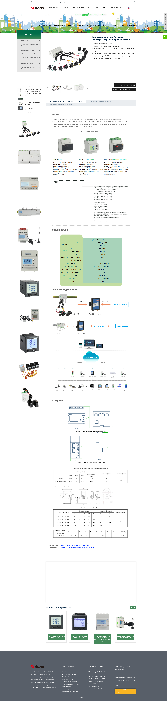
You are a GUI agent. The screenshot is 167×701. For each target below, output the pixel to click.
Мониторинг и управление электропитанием (30, 45)
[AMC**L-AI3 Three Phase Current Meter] (56, 621)
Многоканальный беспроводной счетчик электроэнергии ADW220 (76, 547)
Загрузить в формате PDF (125, 89)
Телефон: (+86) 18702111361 (95, 681)
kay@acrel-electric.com (67, 2)
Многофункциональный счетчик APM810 (79, 637)
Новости (106, 8)
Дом (50, 8)
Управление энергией (62, 25)
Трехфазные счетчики (128, 25)
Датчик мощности (27, 63)
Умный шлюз (26, 40)
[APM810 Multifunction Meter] (79, 621)
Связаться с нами (117, 8)
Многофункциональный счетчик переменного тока (95, 25)
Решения (67, 8)
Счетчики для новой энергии (31, 54)
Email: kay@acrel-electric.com (96, 686)
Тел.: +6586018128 (93, 683)
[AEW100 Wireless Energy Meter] (125, 621)
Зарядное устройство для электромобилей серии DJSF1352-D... (33, 90)
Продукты (56, 8)
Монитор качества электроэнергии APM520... (33, 108)
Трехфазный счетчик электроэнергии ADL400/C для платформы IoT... (102, 638)
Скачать (97, 8)
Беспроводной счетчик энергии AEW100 (125, 637)
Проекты (75, 8)
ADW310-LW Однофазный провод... (33, 94)
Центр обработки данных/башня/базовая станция (30, 59)
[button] (29, 86)
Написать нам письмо (126, 85)
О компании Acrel (85, 8)
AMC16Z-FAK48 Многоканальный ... (33, 99)
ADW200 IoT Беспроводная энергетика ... (32, 103)
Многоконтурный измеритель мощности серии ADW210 (74, 545)
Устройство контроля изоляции (28, 68)
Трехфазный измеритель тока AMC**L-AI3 (56, 637)
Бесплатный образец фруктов (123, 691)
